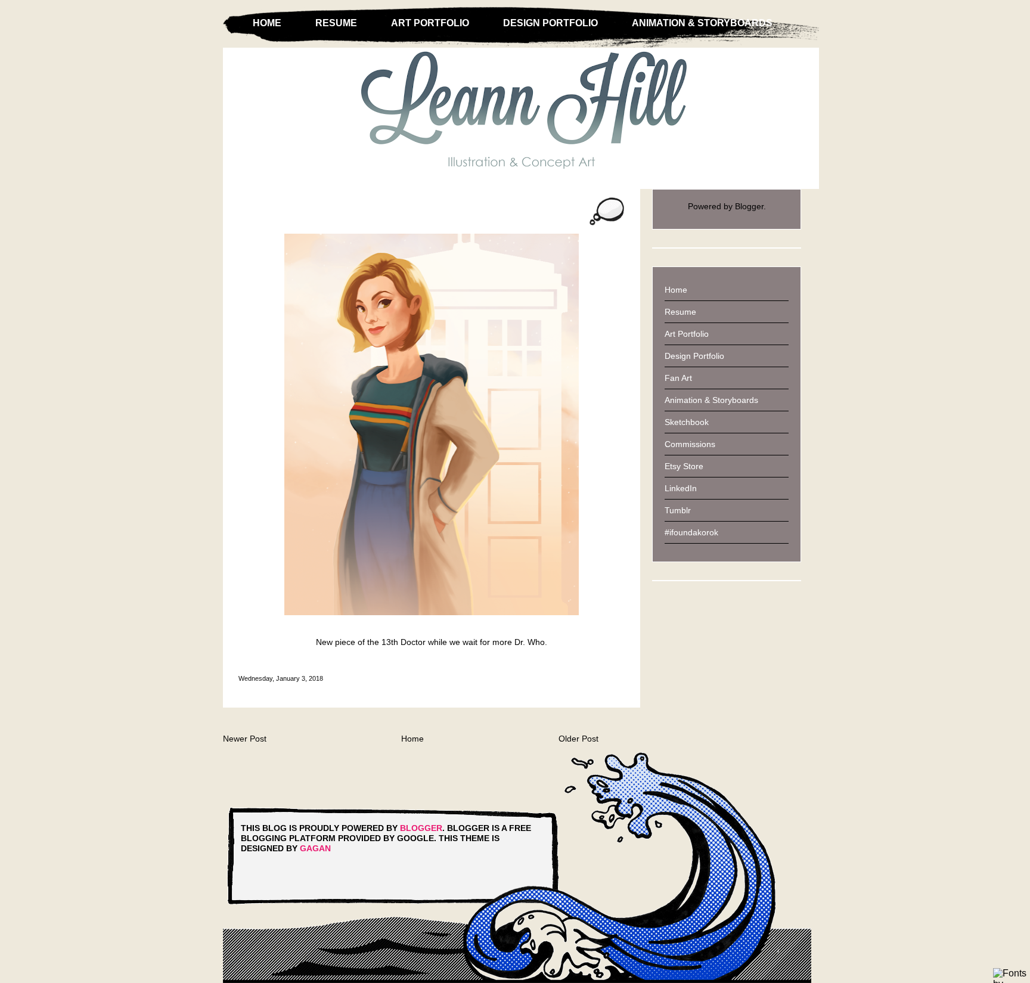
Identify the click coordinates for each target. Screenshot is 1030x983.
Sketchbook (687, 422)
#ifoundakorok (691, 532)
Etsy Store (684, 466)
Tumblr (678, 510)
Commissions (690, 444)
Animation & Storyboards (702, 23)
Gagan (315, 848)
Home (267, 23)
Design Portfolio (550, 23)
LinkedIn (681, 488)
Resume (336, 23)
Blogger (749, 206)
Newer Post (244, 738)
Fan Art (678, 378)
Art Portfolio (430, 23)
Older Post (578, 738)
